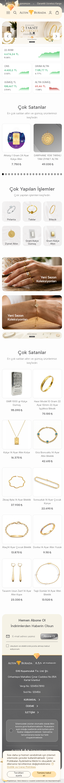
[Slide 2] (34, 33)
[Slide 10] (30, 174)
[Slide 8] (24, 174)
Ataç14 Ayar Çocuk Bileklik (16, 547)
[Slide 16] (49, 174)
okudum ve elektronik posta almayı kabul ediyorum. (30, 647)
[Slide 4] (12, 174)
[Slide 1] (30, 33)
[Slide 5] (15, 174)
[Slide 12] (36, 174)
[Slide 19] (58, 174)
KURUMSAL (30, 699)
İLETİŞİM (30, 712)
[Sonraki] (56, 36)
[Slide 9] (27, 174)
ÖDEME (30, 706)
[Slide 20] (61, 174)
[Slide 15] (46, 174)
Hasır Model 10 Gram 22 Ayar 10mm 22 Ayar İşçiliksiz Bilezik (47, 405)
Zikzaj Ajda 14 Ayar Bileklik (17, 499)
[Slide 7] (21, 174)
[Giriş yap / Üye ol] (50, 12)
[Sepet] (57, 12)
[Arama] (15, 12)
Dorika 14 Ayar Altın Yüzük (47, 547)
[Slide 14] (43, 174)
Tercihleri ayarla (19, 774)
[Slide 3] (9, 174)
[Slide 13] (39, 174)
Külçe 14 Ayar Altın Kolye (16, 452)
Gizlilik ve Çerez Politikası (21, 767)
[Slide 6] (18, 174)
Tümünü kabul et (44, 774)
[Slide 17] (52, 174)
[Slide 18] (55, 174)
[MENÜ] (8, 12)
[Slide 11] (33, 174)
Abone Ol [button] (49, 636)
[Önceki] (7, 36)
